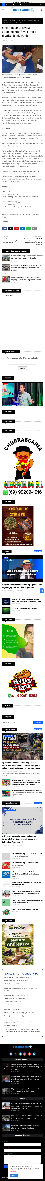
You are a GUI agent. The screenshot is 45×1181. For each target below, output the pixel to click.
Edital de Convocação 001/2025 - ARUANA (25, 909)
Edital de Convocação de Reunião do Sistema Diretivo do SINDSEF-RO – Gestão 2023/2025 (26, 892)
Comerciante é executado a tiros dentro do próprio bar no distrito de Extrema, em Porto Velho (26, 1079)
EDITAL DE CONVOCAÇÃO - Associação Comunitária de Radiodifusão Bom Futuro (27, 855)
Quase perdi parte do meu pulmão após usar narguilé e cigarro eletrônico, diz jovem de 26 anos (27, 1067)
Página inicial (7, 20)
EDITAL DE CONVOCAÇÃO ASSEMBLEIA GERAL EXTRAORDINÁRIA (25, 864)
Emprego (14, 20)
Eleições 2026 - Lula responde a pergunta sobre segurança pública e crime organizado (22, 586)
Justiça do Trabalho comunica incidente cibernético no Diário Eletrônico (25, 1127)
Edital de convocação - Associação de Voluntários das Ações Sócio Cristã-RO (27, 901)
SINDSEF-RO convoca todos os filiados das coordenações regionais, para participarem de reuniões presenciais (26, 1106)
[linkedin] (34, 1054)
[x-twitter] (15, 1054)
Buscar (22, 368)
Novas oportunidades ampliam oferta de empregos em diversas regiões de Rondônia (26, 278)
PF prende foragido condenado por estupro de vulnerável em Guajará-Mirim (26, 1090)
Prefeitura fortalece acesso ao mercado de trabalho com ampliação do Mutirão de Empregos (26, 267)
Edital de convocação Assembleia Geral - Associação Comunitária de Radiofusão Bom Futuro (25, 874)
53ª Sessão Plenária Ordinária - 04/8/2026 (25, 608)
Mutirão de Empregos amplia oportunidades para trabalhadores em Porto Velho (27, 257)
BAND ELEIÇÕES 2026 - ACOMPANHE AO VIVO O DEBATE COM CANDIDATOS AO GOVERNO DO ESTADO (27, 600)
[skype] (20, 1054)
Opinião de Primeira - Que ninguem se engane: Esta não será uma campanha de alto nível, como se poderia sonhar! (27, 793)
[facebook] (11, 1054)
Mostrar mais (37, 551)
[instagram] (24, 1054)
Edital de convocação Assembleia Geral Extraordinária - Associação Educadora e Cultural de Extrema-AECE (19, 839)
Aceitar (13, 1175)
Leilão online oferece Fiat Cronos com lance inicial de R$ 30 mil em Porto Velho (26, 1117)
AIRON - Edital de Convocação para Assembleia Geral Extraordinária (26, 883)
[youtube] (29, 1054)
